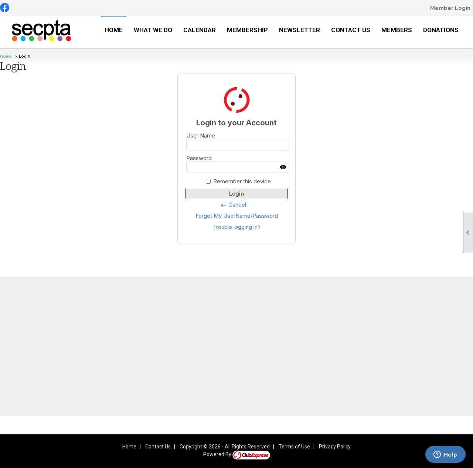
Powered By (217, 454)
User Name (200, 135)
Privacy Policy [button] (335, 447)
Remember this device (242, 181)
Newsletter (299, 30)
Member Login (450, 8)
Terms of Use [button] (294, 447)
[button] (153, 32)
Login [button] (236, 193)
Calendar (199, 30)
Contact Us (158, 447)
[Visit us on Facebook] (4, 8)
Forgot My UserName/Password (236, 215)
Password (199, 158)
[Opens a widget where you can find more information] (445, 455)
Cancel (233, 204)
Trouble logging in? (237, 226)
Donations (441, 30)
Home (114, 30)
